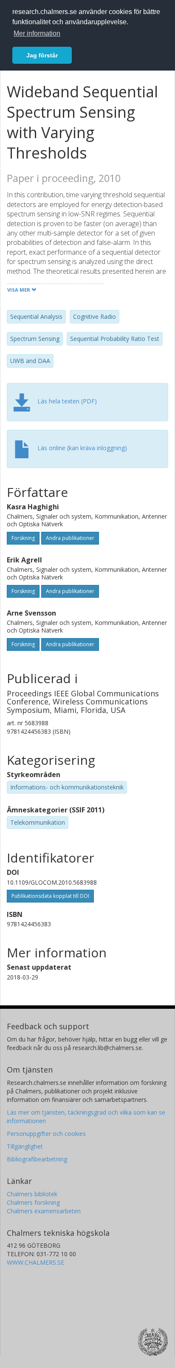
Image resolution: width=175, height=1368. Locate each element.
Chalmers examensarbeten (44, 1211)
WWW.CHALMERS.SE (35, 1262)
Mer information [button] (37, 33)
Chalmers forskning (33, 1202)
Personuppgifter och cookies (46, 1134)
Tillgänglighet (25, 1146)
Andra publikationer (70, 538)
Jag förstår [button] (42, 55)
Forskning (23, 538)
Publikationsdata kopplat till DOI (50, 896)
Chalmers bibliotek (32, 1194)
